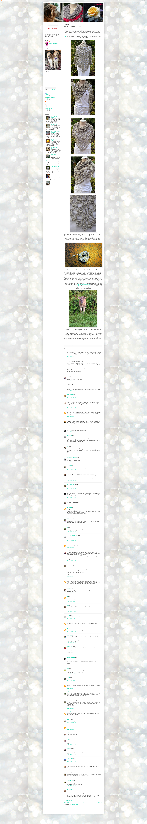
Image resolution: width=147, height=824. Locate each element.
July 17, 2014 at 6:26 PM (71, 442)
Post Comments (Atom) (73, 804)
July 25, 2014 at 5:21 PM (71, 785)
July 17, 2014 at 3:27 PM (71, 380)
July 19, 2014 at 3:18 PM (71, 697)
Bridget (68, 428)
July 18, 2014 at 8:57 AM (71, 585)
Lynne (68, 605)
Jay (67, 596)
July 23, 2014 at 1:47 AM (71, 754)
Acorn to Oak (69, 465)
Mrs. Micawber (69, 789)
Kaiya (68, 668)
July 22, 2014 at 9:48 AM (71, 744)
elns (67, 628)
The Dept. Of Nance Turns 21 (51, 105)
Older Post (100, 802)
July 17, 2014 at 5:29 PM (71, 425)
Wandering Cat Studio (50, 93)
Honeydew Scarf (77, 285)
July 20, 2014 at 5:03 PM (71, 722)
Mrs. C (68, 419)
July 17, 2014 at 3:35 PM (71, 390)
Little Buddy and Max (54, 174)
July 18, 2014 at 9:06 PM (71, 642)
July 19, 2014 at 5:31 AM (71, 664)
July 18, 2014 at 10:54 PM (71, 653)
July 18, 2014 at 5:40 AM (71, 576)
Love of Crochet (77, 30)
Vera (67, 579)
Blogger (85, 810)
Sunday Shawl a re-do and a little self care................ (55, 132)
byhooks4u (69, 711)
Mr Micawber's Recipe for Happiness (83, 284)
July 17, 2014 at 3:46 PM (71, 397)
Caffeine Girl (69, 635)
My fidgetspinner (49, 102)
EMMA (68, 732)
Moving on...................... (55, 181)
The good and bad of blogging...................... (55, 140)
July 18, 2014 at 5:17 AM (71, 560)
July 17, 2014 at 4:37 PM (71, 416)
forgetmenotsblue (70, 684)
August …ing (48, 109)
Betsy (68, 446)
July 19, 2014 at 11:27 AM (71, 673)
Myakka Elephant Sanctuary (54, 117)
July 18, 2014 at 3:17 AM (71, 531)
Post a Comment (69, 800)
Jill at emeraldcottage (71, 764)
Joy (67, 550)
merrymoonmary (76, 810)
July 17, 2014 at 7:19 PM (71, 469)
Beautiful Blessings (54, 124)
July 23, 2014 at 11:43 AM (71, 761)
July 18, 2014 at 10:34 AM (71, 592)
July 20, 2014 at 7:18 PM (71, 729)
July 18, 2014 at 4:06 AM (71, 540)
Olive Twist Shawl (84, 28)
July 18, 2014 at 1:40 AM (71, 515)
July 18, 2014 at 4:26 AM (71, 547)
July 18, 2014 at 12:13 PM (71, 618)
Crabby (47, 98)
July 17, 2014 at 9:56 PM (71, 488)
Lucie (68, 376)
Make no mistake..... (49, 160)
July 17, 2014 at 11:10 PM (71, 497)
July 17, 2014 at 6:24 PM (71, 431)
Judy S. (68, 772)
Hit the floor (48, 94)
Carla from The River (71, 700)
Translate (53, 89)
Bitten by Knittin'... (49, 101)
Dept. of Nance (49, 104)
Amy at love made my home (72, 535)
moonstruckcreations (71, 657)
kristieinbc (69, 588)
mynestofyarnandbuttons (72, 457)
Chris (68, 473)
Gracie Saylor (69, 435)
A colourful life (49, 108)
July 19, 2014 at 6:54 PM (71, 708)
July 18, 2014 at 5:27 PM (71, 631)
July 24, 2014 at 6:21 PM (71, 769)
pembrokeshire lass (70, 691)
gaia (67, 544)
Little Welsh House (70, 780)
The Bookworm (70, 758)
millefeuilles (69, 564)
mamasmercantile (70, 394)
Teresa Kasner (69, 518)
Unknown (68, 726)
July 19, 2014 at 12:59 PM (71, 680)
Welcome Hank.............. (55, 154)
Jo (67, 527)
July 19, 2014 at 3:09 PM (71, 688)
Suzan (68, 500)
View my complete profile (53, 43)
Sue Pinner (69, 748)
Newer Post (66, 802)
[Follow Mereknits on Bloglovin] (53, 25)
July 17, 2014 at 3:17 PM (71, 356)
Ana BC (68, 615)
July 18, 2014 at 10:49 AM (71, 601)
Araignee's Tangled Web (51, 97)
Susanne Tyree (70, 646)
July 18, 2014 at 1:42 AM (71, 523)
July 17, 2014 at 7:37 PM (71, 480)
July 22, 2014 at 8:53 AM (71, 735)
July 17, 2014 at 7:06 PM (71, 461)
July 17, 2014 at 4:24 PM (71, 407)
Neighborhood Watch (71, 484)
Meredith (52, 41)
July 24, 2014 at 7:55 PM (71, 776)
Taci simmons (69, 507)
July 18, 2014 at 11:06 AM (71, 611)
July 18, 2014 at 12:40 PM (71, 624)
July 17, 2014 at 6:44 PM (71, 454)
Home (83, 802)
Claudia (68, 677)
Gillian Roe (69, 719)
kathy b (68, 621)
